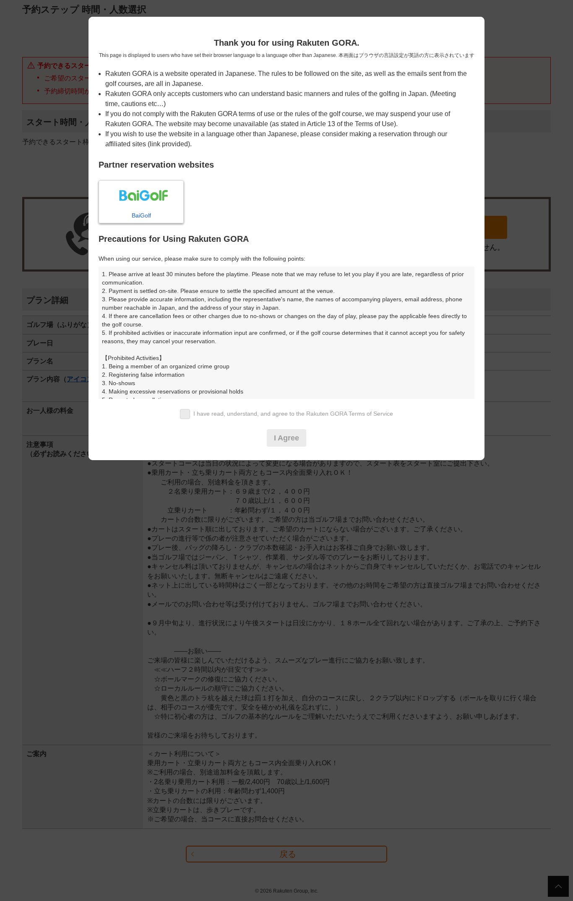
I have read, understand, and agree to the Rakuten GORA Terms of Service (293, 413)
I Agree (286, 438)
